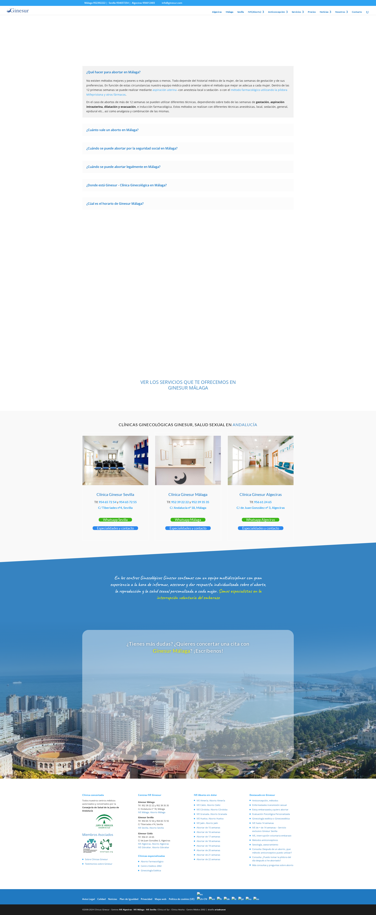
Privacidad (146, 899)
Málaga (229, 12)
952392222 (99, 3)
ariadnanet (220, 909)
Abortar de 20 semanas (208, 850)
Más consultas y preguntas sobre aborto (272, 865)
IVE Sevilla (151, 909)
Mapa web (160, 899)
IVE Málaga (139, 909)
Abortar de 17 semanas (208, 836)
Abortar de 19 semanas (208, 845)
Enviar (247, 749)
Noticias (324, 12)
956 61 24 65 (263, 502)
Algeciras (217, 12)
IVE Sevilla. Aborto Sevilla (151, 827)
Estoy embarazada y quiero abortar (270, 809)
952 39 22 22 (180, 502)
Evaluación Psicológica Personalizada (271, 814)
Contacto (357, 12)
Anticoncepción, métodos (265, 800)
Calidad (101, 899)
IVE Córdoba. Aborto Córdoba (212, 809)
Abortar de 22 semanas (208, 859)
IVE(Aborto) (254, 12)
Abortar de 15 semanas (208, 827)
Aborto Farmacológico (152, 861)
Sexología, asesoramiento (265, 844)
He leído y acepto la (169, 738)
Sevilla (240, 12)
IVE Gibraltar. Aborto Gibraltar (153, 847)
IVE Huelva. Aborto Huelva (210, 818)
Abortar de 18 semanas (208, 841)
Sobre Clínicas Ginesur (96, 859)
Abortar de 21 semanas (208, 854)
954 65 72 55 (128, 502)
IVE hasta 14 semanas (263, 823)
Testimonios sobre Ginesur (98, 863)
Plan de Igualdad (129, 899)
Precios (312, 12)
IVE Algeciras (125, 909)
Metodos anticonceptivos (265, 840)
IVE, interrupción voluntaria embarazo (271, 835)
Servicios (296, 12)
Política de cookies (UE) (181, 899)
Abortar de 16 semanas (208, 832)
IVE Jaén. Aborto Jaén (207, 823)
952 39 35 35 (200, 502)
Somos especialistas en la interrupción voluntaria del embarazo (209, 594)
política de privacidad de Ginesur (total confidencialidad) (179, 738)
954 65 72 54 (107, 502)
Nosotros (340, 12)
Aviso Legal (88, 899)
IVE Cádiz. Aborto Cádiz (208, 805)
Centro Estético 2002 (151, 865)
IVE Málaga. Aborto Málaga (151, 812)
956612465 (149, 3)
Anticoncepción (276, 12)
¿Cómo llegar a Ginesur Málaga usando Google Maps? (241, 321)
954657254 (122, 3)
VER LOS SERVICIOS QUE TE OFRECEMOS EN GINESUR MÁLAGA (188, 385)
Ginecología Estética (151, 870)
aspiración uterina (165, 90)
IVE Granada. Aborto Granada (212, 814)
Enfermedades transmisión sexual (269, 805)
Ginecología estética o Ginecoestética (271, 818)
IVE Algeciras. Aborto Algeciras (153, 843)
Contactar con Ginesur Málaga (188, 226)
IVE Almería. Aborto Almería (211, 800)
